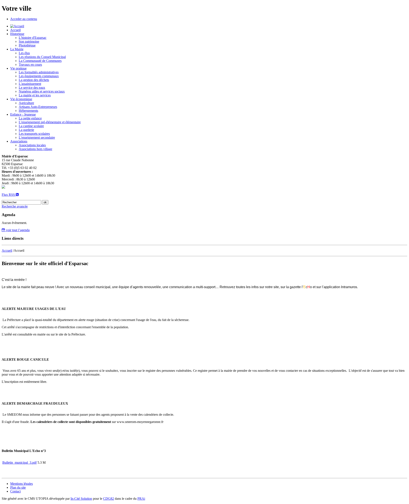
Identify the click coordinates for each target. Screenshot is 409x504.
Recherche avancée (15, 206)
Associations (18, 141)
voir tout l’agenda (17, 230)
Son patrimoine (29, 41)
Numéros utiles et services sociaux (42, 91)
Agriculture (26, 103)
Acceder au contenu (23, 19)
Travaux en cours (30, 64)
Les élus (24, 53)
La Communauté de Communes (40, 60)
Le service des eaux (32, 87)
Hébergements (28, 110)
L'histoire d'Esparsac (32, 37)
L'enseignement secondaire (37, 137)
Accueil (15, 30)
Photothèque (27, 45)
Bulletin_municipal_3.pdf (19, 462)
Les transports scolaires (34, 133)
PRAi (141, 498)
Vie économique (21, 99)
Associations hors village (35, 149)
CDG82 (108, 498)
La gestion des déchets (34, 80)
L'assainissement (30, 84)
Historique (17, 34)
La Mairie (16, 49)
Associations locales (32, 145)
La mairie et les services (35, 95)
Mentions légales (21, 483)
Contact (15, 491)
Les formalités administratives (39, 72)
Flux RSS (9, 194)
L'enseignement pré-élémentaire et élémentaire (50, 122)
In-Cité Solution (81, 498)
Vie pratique (18, 68)
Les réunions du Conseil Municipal (42, 57)
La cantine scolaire (31, 126)
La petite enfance (30, 118)
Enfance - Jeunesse (23, 114)
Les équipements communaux (39, 76)
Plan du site (18, 487)
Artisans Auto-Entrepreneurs (38, 107)
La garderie (26, 130)
